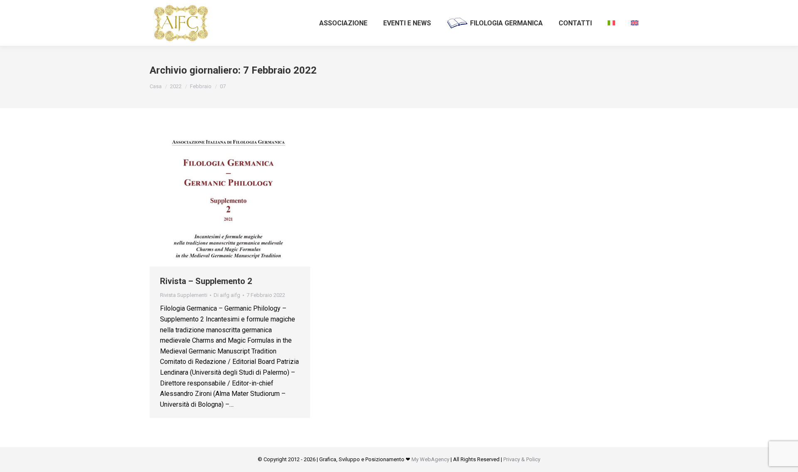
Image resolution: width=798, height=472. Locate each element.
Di (227, 295)
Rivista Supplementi (183, 295)
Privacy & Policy (521, 459)
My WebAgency (430, 459)
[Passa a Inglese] (634, 22)
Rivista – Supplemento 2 (206, 281)
